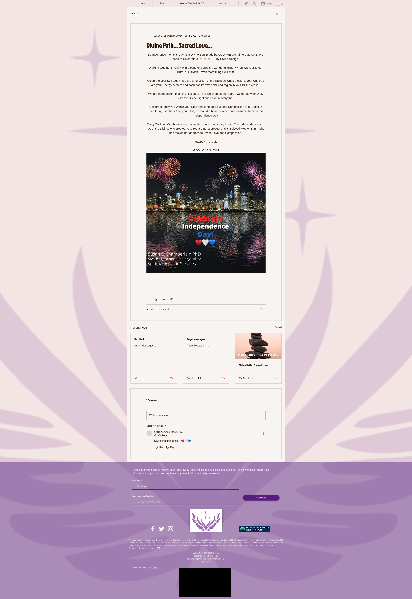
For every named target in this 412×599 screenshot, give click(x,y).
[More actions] (264, 36)
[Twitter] (246, 3)
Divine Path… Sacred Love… (254, 365)
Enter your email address (143, 496)
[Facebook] (238, 3)
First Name (137, 480)
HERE (157, 548)
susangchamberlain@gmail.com (209, 559)
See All (278, 327)
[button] (280, 3)
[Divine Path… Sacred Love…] (258, 346)
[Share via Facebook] (148, 299)
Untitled (139, 339)
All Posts (134, 13)
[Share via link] (171, 299)
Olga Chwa (153, 567)
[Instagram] (254, 3)
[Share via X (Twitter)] (155, 299)
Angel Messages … (197, 339)
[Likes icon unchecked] (156, 447)
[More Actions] (264, 433)
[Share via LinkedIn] (163, 299)
